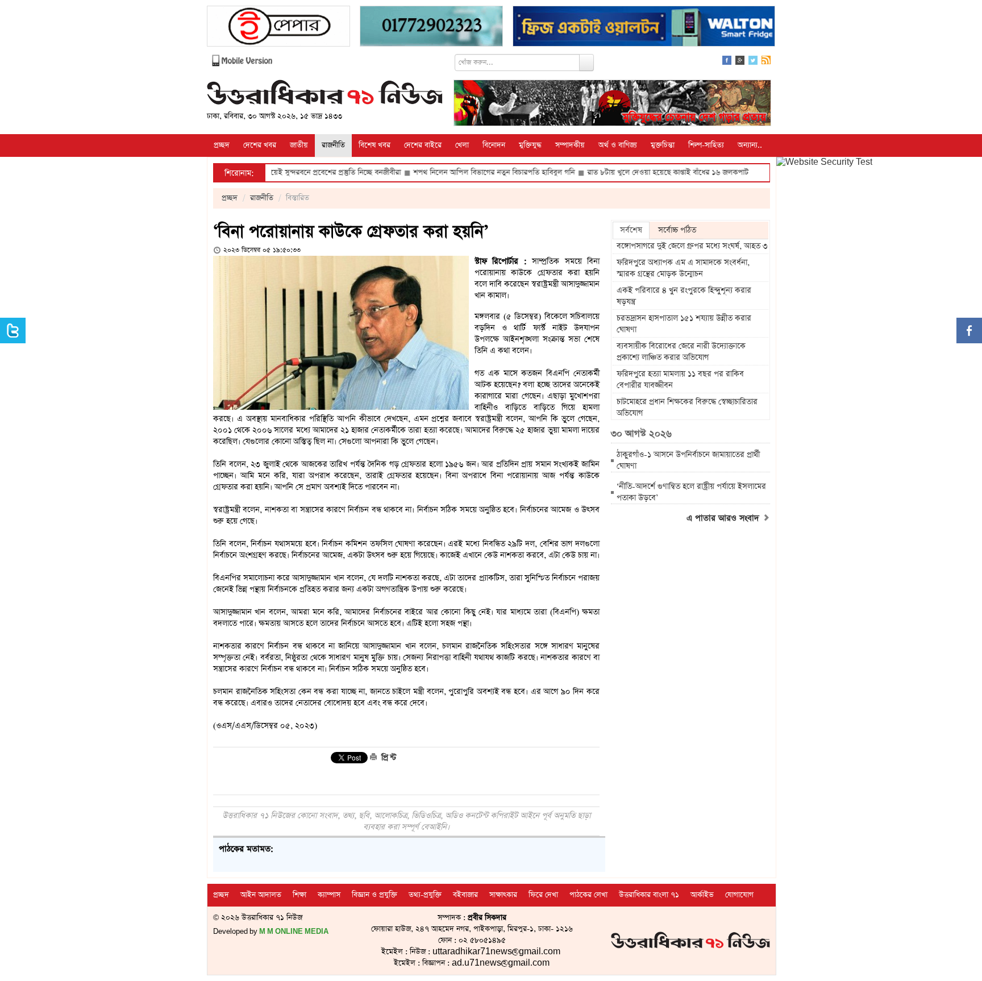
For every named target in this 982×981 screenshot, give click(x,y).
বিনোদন (493, 145)
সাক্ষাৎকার (503, 894)
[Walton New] (644, 27)
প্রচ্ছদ (222, 145)
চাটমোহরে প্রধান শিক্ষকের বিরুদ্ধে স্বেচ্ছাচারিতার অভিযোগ (687, 407)
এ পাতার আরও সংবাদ (724, 518)
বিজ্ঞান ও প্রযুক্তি (374, 894)
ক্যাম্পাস (329, 894)
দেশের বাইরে (423, 145)
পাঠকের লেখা (588, 894)
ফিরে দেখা (543, 894)
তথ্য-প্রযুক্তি (425, 894)
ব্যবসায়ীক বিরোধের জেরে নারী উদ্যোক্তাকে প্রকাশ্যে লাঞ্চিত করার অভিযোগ (681, 351)
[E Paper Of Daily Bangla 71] (278, 27)
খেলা (462, 145)
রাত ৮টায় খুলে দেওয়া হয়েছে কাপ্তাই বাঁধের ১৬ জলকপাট (634, 172)
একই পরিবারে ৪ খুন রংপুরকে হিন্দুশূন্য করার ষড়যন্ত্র (684, 296)
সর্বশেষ (631, 230)
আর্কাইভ (702, 894)
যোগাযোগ (739, 894)
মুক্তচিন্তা (663, 145)
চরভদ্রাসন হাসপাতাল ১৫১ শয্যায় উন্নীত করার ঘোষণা (684, 324)
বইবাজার (465, 894)
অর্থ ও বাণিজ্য (617, 145)
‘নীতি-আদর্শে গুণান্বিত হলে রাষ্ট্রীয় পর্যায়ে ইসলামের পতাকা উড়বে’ (691, 492)
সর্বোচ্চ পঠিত (677, 230)
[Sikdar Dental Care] (431, 27)
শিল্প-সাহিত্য (706, 145)
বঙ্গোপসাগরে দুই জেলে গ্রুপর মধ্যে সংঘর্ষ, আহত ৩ (692, 246)
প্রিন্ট (387, 757)
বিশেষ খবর (374, 145)
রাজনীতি (333, 145)
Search (586, 62)
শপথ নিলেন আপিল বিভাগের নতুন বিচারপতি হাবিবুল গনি (460, 172)
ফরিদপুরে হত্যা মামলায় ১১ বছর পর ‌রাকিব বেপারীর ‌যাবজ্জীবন (680, 379)
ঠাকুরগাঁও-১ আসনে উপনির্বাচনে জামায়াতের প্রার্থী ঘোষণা (688, 460)
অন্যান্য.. (750, 145)
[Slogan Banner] (612, 104)
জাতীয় (299, 145)
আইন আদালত (260, 894)
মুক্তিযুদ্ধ (530, 145)
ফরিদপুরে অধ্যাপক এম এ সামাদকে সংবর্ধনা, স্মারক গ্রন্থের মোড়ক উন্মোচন (683, 268)
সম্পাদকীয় (570, 145)
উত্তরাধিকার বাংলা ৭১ (649, 894)
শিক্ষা (299, 894)
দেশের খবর (259, 145)
